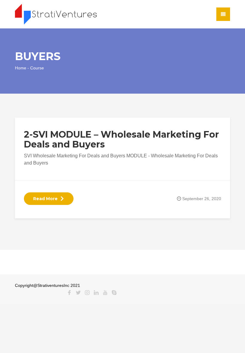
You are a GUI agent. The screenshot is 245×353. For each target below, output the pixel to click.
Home (20, 68)
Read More (45, 198)
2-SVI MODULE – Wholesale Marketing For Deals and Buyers (121, 139)
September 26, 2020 (201, 198)
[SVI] (56, 13)
